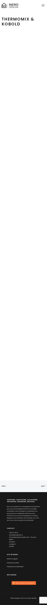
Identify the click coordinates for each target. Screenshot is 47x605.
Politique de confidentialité (15, 567)
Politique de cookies (13, 563)
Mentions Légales (12, 559)
